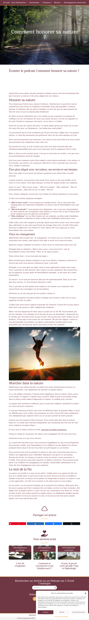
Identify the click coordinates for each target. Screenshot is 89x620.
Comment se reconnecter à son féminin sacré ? (44, 566)
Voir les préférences (78, 612)
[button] (85, 593)
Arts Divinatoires (18, 3)
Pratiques (46, 3)
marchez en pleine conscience (53, 429)
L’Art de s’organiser (20, 565)
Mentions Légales (35, 615)
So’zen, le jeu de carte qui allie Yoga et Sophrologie (69, 566)
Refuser (62, 612)
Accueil (6, 3)
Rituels (57, 3)
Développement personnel (75, 3)
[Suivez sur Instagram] (35, 599)
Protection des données (61, 616)
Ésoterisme (34, 3)
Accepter (45, 612)
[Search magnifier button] (55, 587)
